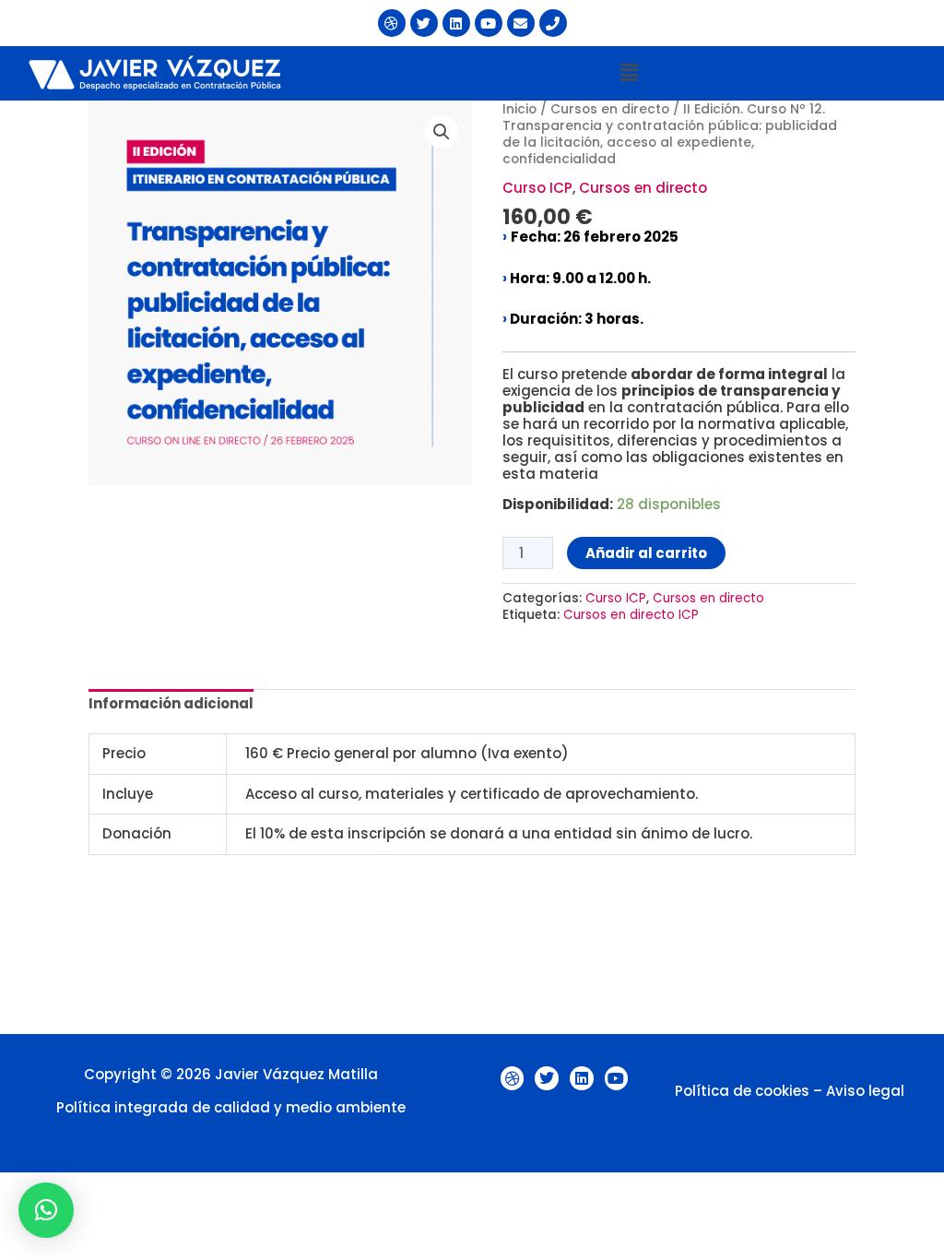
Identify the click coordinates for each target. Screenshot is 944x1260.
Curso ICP (537, 187)
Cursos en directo (609, 109)
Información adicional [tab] (171, 703)
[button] (628, 72)
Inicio (519, 109)
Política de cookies (742, 1090)
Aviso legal (865, 1090)
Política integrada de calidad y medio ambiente (231, 1107)
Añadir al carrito (646, 553)
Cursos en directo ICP (631, 615)
